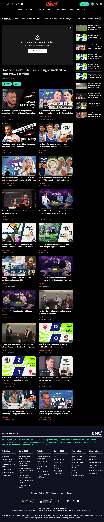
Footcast (41, 283)
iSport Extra (42, 150)
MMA (64, 9)
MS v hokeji (30, 9)
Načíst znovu (37, 51)
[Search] (97, 4)
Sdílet (8, 84)
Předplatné (84, 4)
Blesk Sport (81, 9)
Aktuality (4, 217)
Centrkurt (42, 183)
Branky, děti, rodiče (45, 116)
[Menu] (101, 4)
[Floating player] (70, 28)
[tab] (8, 18)
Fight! (3, 116)
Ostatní (71, 9)
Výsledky (41, 9)
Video (49, 9)
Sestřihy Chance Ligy (45, 350)
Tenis (57, 9)
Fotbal (20, 9)
